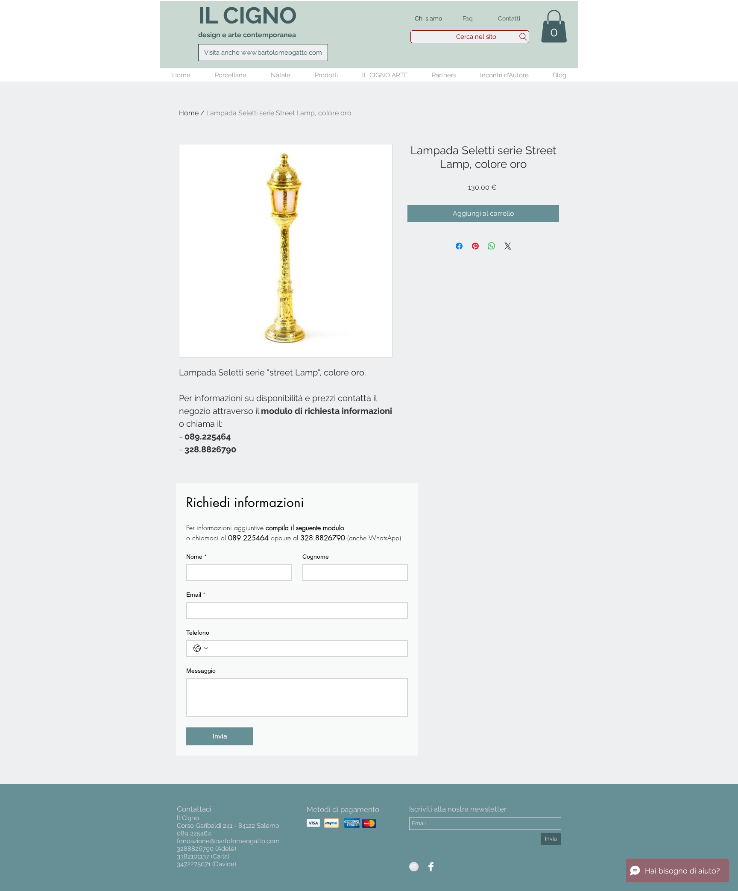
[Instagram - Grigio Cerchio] (414, 866)
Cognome (315, 556)
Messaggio (201, 670)
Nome (196, 556)
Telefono (197, 632)
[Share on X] (508, 246)
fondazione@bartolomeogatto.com (228, 841)
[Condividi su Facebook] (459, 246)
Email (195, 594)
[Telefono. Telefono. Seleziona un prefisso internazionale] (200, 648)
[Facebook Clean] (431, 866)
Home (189, 113)
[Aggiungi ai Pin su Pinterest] (475, 246)
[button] (554, 26)
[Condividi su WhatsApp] (491, 246)
